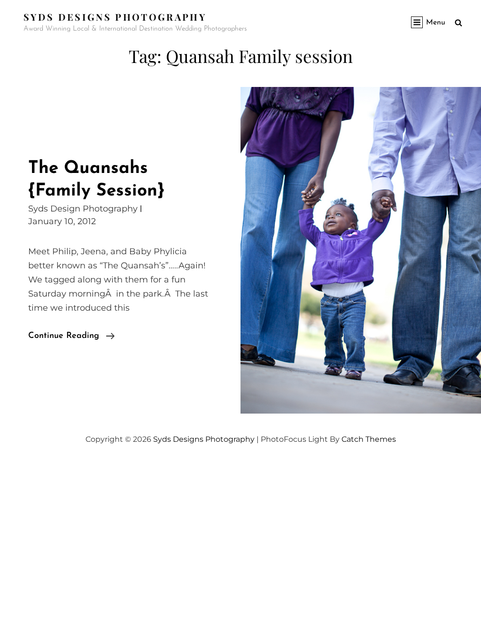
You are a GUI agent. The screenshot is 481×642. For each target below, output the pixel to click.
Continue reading (71, 337)
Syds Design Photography (83, 209)
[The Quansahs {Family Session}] (360, 250)
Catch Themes (368, 439)
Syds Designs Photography (114, 16)
